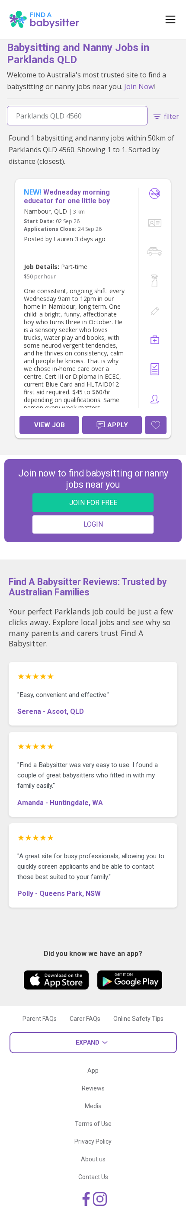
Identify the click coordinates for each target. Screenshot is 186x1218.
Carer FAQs (85, 1018)
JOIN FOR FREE (93, 503)
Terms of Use (93, 1123)
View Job (49, 425)
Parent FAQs (39, 1018)
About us (93, 1159)
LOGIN (93, 524)
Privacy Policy (93, 1141)
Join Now (139, 86)
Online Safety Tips (138, 1018)
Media (93, 1106)
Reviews (93, 1088)
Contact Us (93, 1176)
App (93, 1070)
